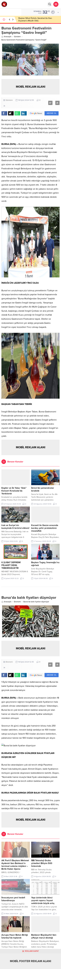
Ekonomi (17, 602)
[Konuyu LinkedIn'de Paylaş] (24, 113)
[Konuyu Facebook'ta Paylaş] (4, 113)
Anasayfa (7, 36)
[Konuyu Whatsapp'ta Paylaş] (17, 113)
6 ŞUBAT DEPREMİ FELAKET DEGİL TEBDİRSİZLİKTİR (11, 565)
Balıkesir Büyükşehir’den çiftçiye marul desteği (43, 936)
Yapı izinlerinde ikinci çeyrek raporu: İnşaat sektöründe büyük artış (42, 900)
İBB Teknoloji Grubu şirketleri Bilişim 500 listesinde (41, 863)
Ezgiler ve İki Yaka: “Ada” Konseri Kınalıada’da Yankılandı (14, 491)
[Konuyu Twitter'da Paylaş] (11, 113)
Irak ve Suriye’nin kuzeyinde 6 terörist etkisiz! (15, 527)
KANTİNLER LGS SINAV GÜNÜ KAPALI (35, 19)
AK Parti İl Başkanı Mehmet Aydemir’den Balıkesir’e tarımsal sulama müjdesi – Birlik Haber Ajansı (15, 864)
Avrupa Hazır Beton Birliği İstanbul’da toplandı (14, 936)
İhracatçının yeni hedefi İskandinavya (13, 899)
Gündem (17, 36)
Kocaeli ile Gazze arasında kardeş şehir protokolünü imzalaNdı (44, 528)
